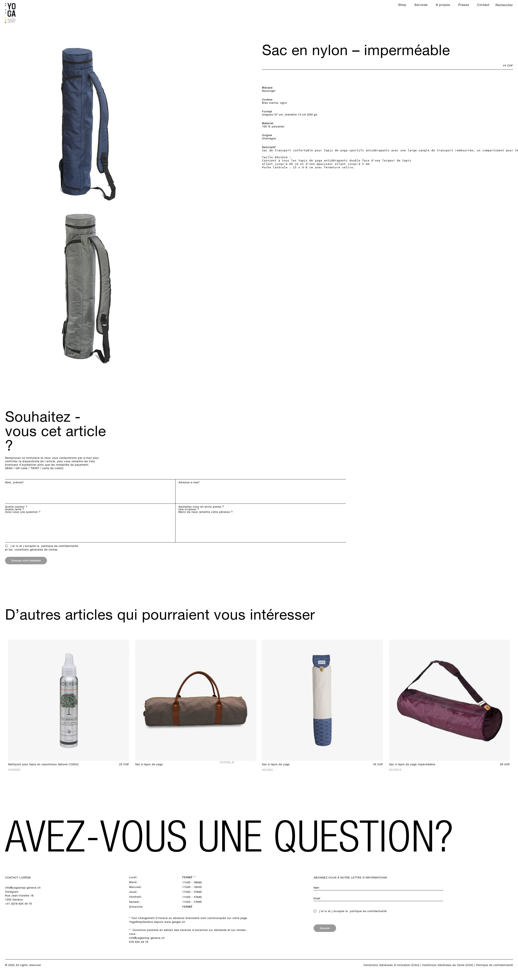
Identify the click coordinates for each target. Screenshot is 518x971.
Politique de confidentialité (494, 965)
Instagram (11, 891)
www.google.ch (174, 921)
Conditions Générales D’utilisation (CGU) (391, 965)
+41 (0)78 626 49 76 (18, 903)
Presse (463, 4)
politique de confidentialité (59, 545)
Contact (483, 4)
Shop (402, 4)
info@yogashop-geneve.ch (23, 887)
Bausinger (269, 90)
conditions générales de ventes (36, 549)
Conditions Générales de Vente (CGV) (447, 965)
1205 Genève (14, 899)
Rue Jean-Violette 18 (19, 895)
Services (421, 4)
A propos (443, 4)
